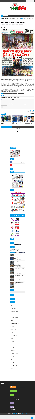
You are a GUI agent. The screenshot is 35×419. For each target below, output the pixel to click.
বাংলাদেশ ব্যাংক (13, 378)
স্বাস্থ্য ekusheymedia (14, 353)
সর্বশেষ (12, 252)
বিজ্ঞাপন (12, 374)
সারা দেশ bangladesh (19, 20)
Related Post (3, 113)
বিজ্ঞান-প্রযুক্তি (13, 371)
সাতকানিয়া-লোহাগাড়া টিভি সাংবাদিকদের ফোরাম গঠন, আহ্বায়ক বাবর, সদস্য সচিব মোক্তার (28, 123)
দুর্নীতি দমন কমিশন (13, 372)
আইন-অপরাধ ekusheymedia (15, 323)
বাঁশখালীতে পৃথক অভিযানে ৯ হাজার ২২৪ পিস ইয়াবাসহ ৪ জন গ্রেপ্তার (22, 18)
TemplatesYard (15, 413)
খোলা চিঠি (12, 368)
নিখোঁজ (12, 369)
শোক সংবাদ (12, 338)
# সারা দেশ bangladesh (20, 93)
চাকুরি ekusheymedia (14, 365)
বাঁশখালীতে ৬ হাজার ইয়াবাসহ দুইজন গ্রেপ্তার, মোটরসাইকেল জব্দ (5, 123)
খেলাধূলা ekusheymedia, (16, 24)
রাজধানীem (12, 332)
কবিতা (12, 344)
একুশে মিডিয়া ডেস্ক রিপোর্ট (14, 357)
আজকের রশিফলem (13, 329)
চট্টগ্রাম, (19, 24)
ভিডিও (12, 363)
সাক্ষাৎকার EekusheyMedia (15, 375)
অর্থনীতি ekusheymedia (14, 335)
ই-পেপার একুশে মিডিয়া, (11, 24)
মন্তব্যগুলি (22, 252)
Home (2, 20)
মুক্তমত (12, 320)
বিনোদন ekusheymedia (14, 317)
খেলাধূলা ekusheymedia (11, 20)
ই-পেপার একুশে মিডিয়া (5, 20)
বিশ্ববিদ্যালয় (12, 341)
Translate (16, 250)
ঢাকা (11, 314)
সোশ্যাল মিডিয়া (13, 354)
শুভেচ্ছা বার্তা (12, 356)
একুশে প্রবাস (12, 347)
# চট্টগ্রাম (16, 93)
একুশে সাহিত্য (12, 362)
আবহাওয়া (12, 366)
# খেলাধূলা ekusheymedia (11, 93)
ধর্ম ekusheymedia (14, 350)
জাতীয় (12, 359)
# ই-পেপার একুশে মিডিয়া (5, 93)
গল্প (11, 360)
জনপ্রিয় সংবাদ (17, 252)
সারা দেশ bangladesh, (22, 24)
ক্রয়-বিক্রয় (12, 377)
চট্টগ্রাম (14, 18)
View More (32, 113)
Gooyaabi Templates (24, 413)
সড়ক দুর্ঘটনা (12, 326)
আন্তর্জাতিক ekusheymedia (15, 311)
